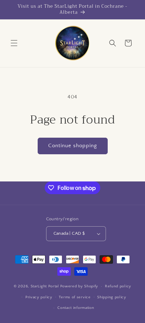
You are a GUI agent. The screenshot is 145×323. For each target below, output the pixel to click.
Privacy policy (38, 297)
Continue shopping (72, 146)
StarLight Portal (45, 286)
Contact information (75, 308)
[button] (14, 43)
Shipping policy (111, 297)
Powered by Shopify (79, 286)
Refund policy (118, 286)
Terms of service (74, 297)
